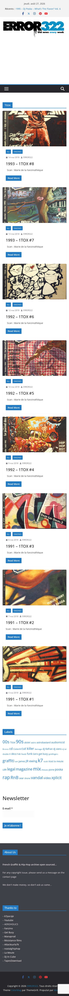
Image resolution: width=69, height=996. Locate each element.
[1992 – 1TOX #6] (34, 281)
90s (20, 741)
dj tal (64, 749)
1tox (12, 742)
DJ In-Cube (10, 956)
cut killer (27, 748)
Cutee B (17, 749)
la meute (58, 761)
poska (59, 769)
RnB (14, 777)
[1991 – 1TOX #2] (34, 587)
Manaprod (10, 936)
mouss (45, 769)
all (8, 152)
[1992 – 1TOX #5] (34, 358)
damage (38, 749)
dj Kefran (48, 748)
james (22, 761)
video (47, 778)
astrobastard (44, 742)
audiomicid (58, 742)
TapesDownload (13, 960)
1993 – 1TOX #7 (20, 240)
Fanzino (8, 928)
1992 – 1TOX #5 (20, 393)
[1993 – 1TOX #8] (34, 128)
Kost (51, 761)
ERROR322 (28, 157)
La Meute (9, 952)
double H (7, 754)
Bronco (6, 749)
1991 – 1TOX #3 (20, 546)
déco (14, 753)
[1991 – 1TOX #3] (34, 511)
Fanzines (17, 152)
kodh (46, 761)
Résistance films (13, 940)
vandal (37, 777)
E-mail (8, 808)
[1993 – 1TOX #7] (34, 205)
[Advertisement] (34, 64)
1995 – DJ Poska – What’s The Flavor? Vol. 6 (38, 8)
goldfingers (53, 754)
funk (29, 754)
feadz (23, 754)
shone (27, 778)
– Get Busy (8, 932)
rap (6, 777)
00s (6, 742)
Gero (35, 753)
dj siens (57, 748)
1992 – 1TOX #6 (20, 316)
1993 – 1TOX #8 (20, 163)
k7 (40, 760)
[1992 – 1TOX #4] (34, 434)
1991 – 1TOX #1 (20, 699)
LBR (5, 769)
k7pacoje (9, 916)
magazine (24, 769)
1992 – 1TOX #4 (20, 469)
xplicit (57, 777)
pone (51, 769)
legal (11, 769)
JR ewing (31, 761)
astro (33, 742)
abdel (27, 742)
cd (11, 749)
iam (16, 761)
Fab (19, 754)
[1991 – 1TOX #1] (34, 664)
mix (37, 769)
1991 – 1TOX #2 (20, 622)
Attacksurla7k (11, 944)
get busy (43, 753)
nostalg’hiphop (12, 948)
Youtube (8, 920)
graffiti (8, 760)
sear (21, 778)
